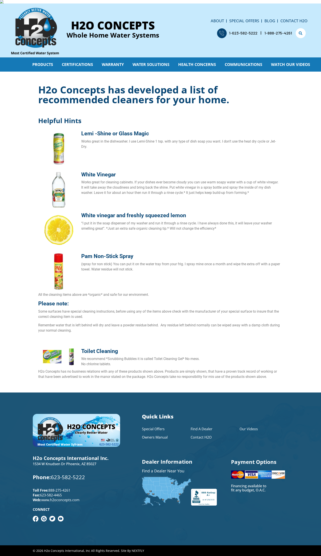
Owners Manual (155, 437)
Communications (243, 64)
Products (42, 64)
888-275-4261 (59, 490)
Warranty (113, 64)
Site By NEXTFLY (132, 551)
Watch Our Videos (290, 64)
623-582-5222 (68, 477)
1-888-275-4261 (278, 33)
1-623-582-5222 (243, 33)
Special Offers (244, 20)
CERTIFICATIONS (77, 64)
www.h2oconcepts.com (60, 499)
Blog (269, 20)
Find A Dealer (201, 429)
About (217, 20)
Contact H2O (293, 20)
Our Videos (249, 429)
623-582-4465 (51, 495)
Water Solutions (151, 64)
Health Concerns (197, 64)
